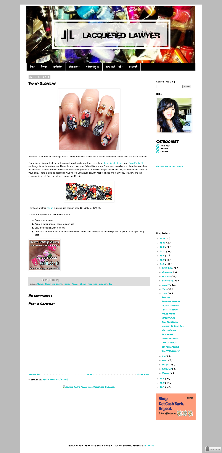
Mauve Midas (168, 313)
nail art (50, 208)
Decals (67, 284)
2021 (162, 246)
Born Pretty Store (137, 163)
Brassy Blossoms (170, 350)
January (166, 372)
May (164, 355)
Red (110, 284)
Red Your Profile (170, 346)
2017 (162, 264)
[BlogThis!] (46, 280)
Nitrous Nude (168, 317)
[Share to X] (49, 280)
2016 (162, 378)
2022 (163, 242)
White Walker (169, 330)
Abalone (166, 297)
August (166, 284)
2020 (163, 251)
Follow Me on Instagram (169, 166)
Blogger (149, 445)
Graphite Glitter (170, 305)
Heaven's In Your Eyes (173, 325)
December (167, 267)
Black (40, 284)
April (165, 360)
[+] (157, 145)
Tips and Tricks (114, 67)
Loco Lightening (170, 309)
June (165, 293)
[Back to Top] (213, 449)
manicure (93, 284)
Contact (133, 67)
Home (32, 67)
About (44, 67)
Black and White (53, 284)
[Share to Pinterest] (57, 280)
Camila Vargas (169, 342)
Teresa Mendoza (170, 338)
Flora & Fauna (79, 284)
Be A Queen (167, 334)
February (167, 368)
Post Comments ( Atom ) (55, 379)
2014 (162, 386)
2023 (163, 238)
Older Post (143, 374)
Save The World (170, 321)
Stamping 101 (92, 67)
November (167, 272)
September (168, 280)
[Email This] (42, 280)
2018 (162, 259)
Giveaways (74, 67)
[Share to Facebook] (53, 280)
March (166, 364)
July (164, 289)
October (166, 276)
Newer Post (35, 374)
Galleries (58, 67)
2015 (162, 382)
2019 (162, 255)
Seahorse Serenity (171, 301)
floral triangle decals (113, 163)
